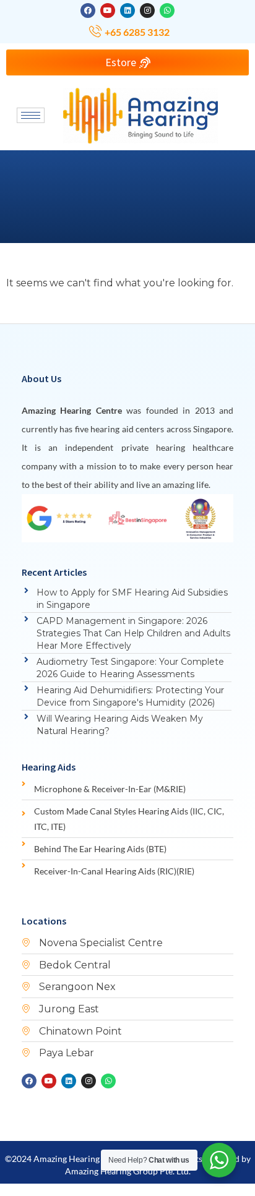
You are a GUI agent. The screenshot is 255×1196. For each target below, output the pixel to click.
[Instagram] (147, 10)
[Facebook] (87, 10)
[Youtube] (107, 10)
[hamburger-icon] (31, 115)
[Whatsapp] (167, 10)
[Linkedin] (127, 10)
